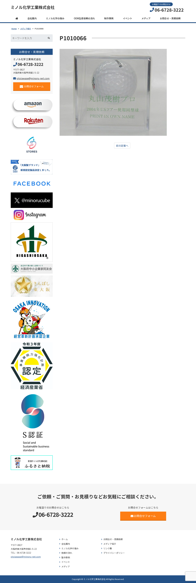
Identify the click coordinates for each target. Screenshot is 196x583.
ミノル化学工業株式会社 (33, 7)
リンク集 (107, 548)
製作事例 (65, 557)
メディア (146, 18)
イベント (127, 18)
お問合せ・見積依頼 (170, 18)
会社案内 (32, 18)
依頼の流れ (66, 552)
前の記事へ (122, 145)
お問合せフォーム (34, 86)
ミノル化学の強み (55, 18)
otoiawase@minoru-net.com (33, 78)
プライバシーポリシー (114, 552)
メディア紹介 (109, 543)
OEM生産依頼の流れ (84, 18)
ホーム (64, 539)
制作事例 (108, 18)
